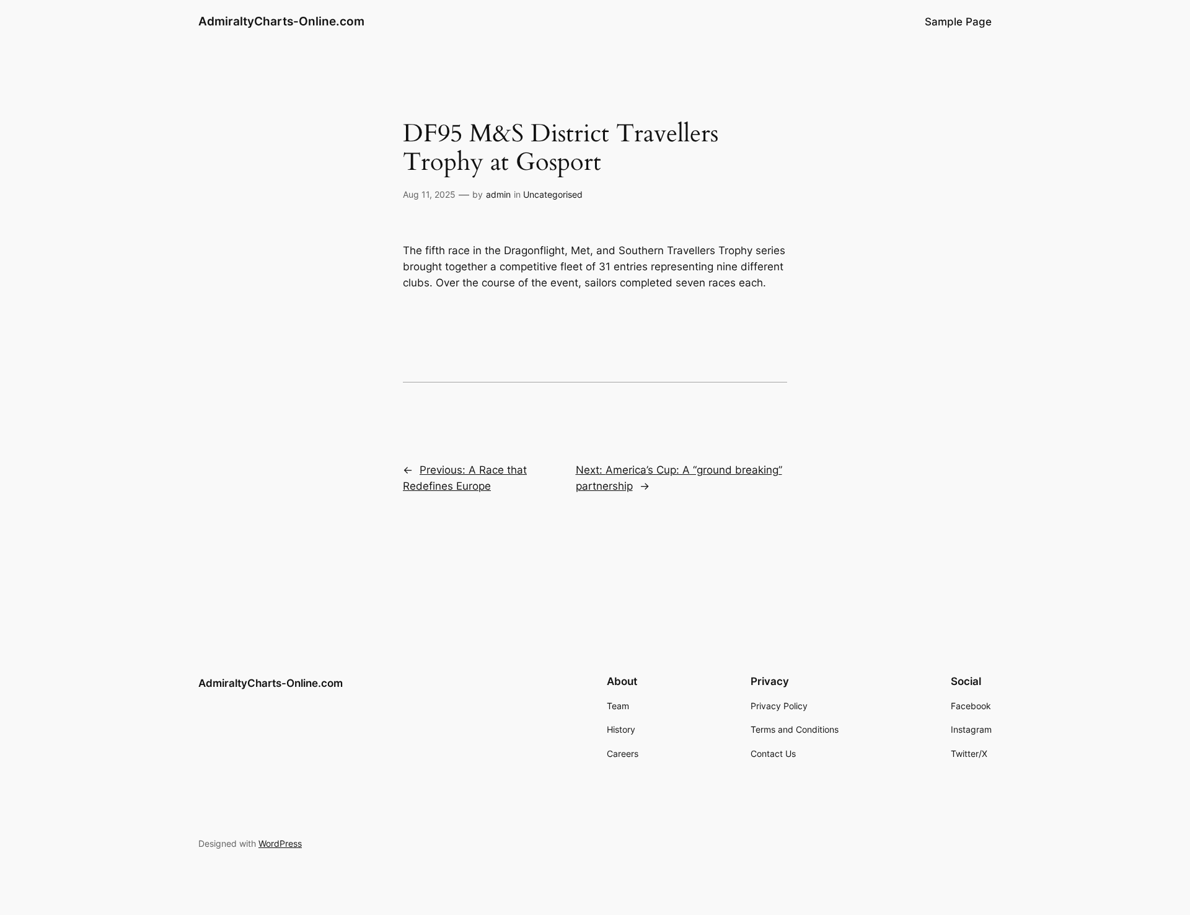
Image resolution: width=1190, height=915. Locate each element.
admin (498, 194)
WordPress (280, 843)
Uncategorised (553, 194)
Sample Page (958, 21)
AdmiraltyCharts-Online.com (281, 21)
